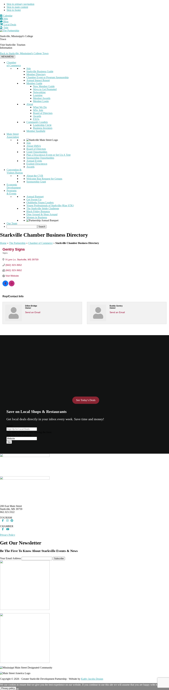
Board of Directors (42, 113)
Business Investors (42, 128)
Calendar (7, 15)
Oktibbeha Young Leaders (40, 202)
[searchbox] (22, 226)
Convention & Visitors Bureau (15, 171)
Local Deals (9, 24)
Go (9, 442)
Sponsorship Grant (36, 181)
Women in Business (36, 217)
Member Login (41, 101)
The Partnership (17, 243)
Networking (39, 92)
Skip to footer (14, 10)
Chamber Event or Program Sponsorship (47, 77)
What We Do (40, 107)
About (29, 104)
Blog (5, 21)
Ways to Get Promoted (45, 89)
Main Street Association (13, 135)
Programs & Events (12, 192)
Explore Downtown (36, 163)
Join (5, 27)
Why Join (38, 110)
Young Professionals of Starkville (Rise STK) (50, 205)
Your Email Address (10, 558)
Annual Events (34, 160)
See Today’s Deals (85, 400)
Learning (37, 95)
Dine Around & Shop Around (41, 214)
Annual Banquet (35, 196)
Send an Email (32, 312)
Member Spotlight (35, 131)
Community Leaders (37, 122)
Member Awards (41, 98)
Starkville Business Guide (39, 71)
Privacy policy (8, 688)
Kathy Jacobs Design (92, 678)
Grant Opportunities (36, 151)
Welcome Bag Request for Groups (44, 178)
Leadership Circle (42, 125)
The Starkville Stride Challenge (42, 208)
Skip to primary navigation (20, 4)
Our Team (12, 223)
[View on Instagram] (12, 285)
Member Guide (34, 83)
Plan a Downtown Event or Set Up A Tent (48, 154)
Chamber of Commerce (14, 64)
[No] (17, 689)
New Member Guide (44, 86)
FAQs (36, 119)
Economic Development (14, 186)
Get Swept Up (33, 199)
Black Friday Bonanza (38, 211)
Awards (37, 116)
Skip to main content (17, 7)
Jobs (5, 18)
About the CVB (34, 175)
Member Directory (36, 74)
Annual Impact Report (38, 80)
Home (3, 243)
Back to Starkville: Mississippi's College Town (24, 53)
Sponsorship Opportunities (40, 157)
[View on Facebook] (5, 285)
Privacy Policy (7, 534)
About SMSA (33, 145)
